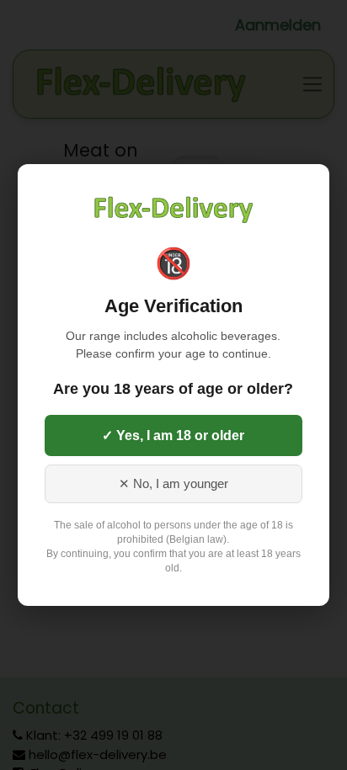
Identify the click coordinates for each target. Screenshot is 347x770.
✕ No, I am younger (173, 484)
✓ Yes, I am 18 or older (173, 435)
